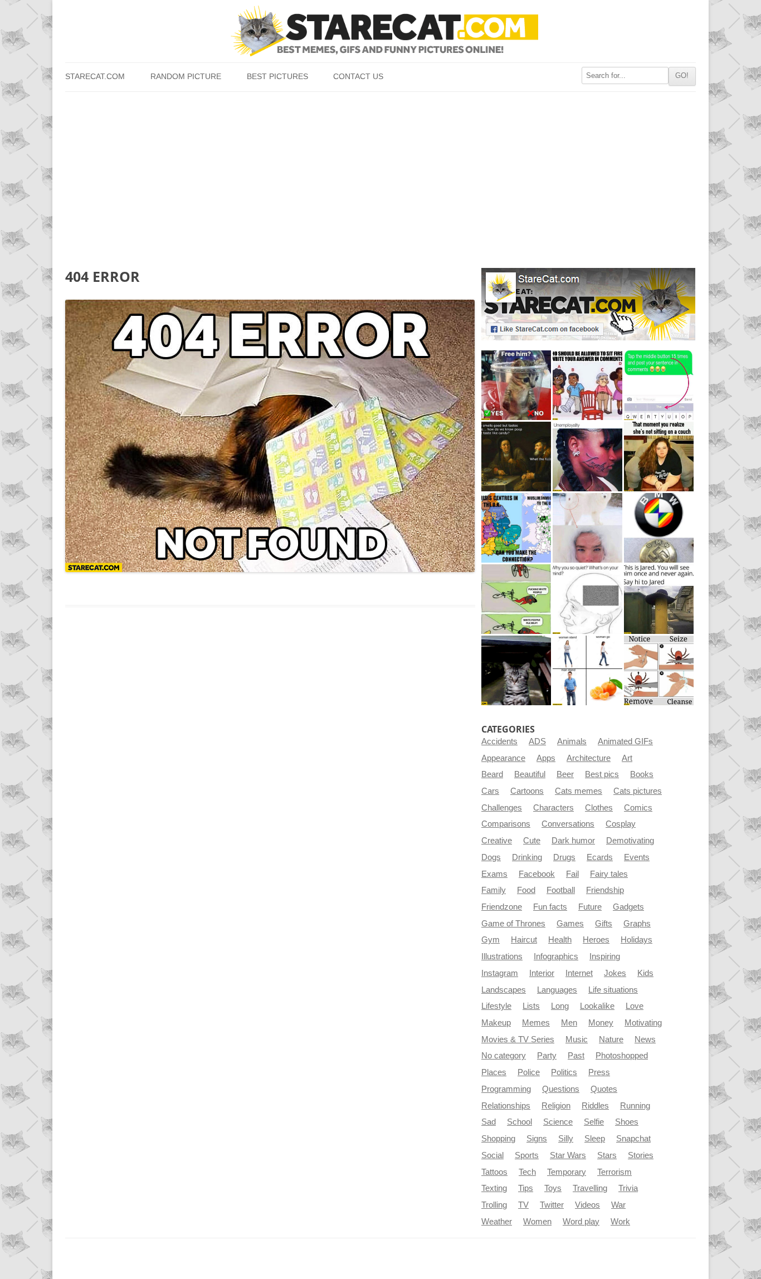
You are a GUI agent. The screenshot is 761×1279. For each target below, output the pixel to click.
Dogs (491, 857)
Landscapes (503, 989)
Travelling (590, 1188)
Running (635, 1105)
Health (560, 939)
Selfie (594, 1121)
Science (558, 1121)
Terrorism (614, 1172)
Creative (496, 840)
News (645, 1039)
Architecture (589, 758)
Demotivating (630, 840)
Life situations (613, 989)
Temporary (566, 1172)
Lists (531, 1006)
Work (620, 1221)
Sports (527, 1155)
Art (627, 758)
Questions (560, 1089)
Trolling (494, 1204)
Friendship (605, 890)
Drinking (527, 857)
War (618, 1204)
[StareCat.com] (380, 31)
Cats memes (578, 791)
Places (493, 1072)
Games (570, 923)
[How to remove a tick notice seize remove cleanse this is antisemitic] (659, 670)
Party (547, 1055)
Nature (611, 1039)
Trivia (628, 1188)
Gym (490, 939)
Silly (565, 1138)
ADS (537, 741)
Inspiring (604, 956)
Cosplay (621, 823)
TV (523, 1204)
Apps (545, 758)
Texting (494, 1188)
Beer (565, 774)
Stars (607, 1155)
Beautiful (529, 774)
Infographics (556, 956)
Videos (587, 1204)
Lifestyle (496, 1006)
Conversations (568, 823)
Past (576, 1055)
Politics (564, 1072)
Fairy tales (609, 874)
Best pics (602, 774)
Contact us (358, 76)
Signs (536, 1138)
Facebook (537, 874)
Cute (531, 840)
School (519, 1121)
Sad (488, 1121)
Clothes (599, 807)
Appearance (503, 758)
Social (492, 1155)
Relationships (505, 1105)
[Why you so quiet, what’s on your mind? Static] (587, 599)
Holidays (636, 939)
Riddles (595, 1105)
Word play (581, 1221)
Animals (572, 741)
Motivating (643, 1022)
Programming (506, 1089)
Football (561, 890)
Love (634, 1006)
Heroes (596, 939)
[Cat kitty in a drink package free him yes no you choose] (516, 385)
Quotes (604, 1089)
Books (641, 774)
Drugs (564, 857)
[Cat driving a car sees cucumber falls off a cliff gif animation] (516, 670)
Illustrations (502, 956)
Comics (638, 807)
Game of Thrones (513, 923)
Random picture (185, 76)
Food (526, 890)
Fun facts (550, 906)
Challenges (501, 807)
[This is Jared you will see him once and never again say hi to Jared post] (659, 599)
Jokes (615, 973)
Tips (525, 1188)
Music (576, 1039)
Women (537, 1221)
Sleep (594, 1138)
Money (600, 1022)
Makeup (496, 1022)
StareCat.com (95, 76)
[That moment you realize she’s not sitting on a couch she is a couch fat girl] (659, 456)
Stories (640, 1155)
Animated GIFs (625, 741)
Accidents (499, 741)
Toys (553, 1188)
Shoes (626, 1121)
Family (493, 890)
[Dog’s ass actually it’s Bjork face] (587, 528)
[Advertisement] (380, 175)
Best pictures (277, 76)
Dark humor (573, 840)
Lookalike (597, 1006)
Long (560, 1006)
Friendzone (501, 906)
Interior (541, 973)
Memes (536, 1022)
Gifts (603, 923)
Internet (579, 973)
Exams (494, 874)
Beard (492, 774)
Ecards (600, 857)
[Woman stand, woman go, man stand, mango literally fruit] (587, 670)
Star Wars (568, 1155)
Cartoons (527, 791)
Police (529, 1072)
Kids (645, 973)
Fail (572, 874)
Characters (553, 807)
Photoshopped (622, 1055)
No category (503, 1055)
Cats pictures (637, 791)
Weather (496, 1221)
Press (599, 1072)
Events (637, 857)
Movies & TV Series (517, 1039)
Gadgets (628, 906)
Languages (557, 989)
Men (569, 1022)
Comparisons (505, 823)
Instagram (499, 973)
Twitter (552, 1204)
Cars (490, 791)
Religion (556, 1105)
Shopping (498, 1138)
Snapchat (633, 1138)
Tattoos (494, 1172)
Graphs (637, 923)
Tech (527, 1172)
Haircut (524, 939)
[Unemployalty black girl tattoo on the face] (587, 456)
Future (590, 906)
